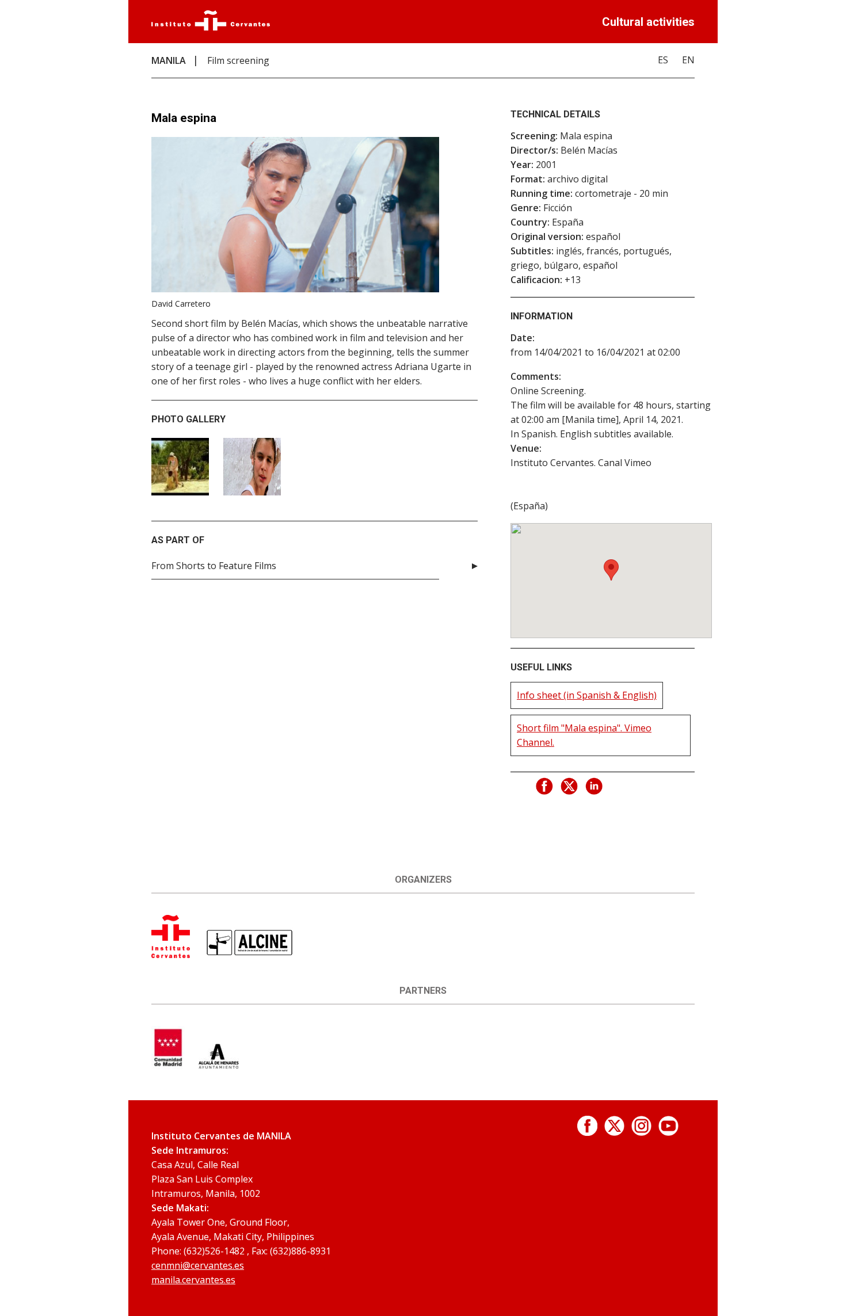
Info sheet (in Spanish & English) (587, 695)
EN (688, 60)
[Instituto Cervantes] (210, 27)
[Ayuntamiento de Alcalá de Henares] (219, 1065)
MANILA (168, 60)
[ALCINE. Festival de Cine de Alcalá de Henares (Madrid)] (250, 954)
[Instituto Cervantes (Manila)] (170, 954)
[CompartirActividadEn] (545, 786)
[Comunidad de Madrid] (168, 1065)
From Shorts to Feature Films (213, 565)
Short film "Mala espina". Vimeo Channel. (584, 735)
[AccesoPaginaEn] (587, 1132)
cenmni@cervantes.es (197, 1265)
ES (663, 60)
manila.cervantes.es (193, 1279)
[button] (611, 570)
